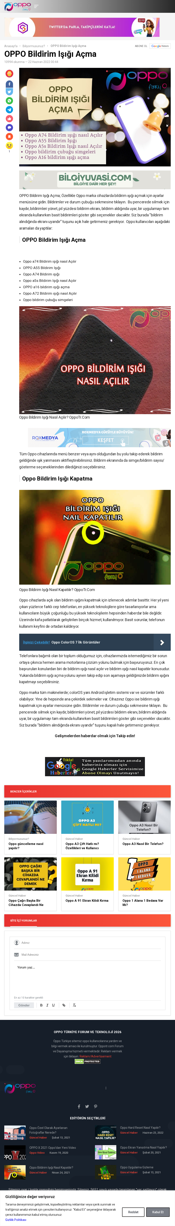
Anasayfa (11, 46)
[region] (87, 1208)
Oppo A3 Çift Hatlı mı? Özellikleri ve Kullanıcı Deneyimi (82, 846)
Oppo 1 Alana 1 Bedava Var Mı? (142, 903)
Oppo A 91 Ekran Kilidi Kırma (87, 901)
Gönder (24, 1005)
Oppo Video (37, 1152)
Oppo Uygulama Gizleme (136, 1167)
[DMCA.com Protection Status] (87, 1061)
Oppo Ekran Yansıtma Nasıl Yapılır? (143, 1147)
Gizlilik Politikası (15, 1220)
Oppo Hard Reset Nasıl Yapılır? (140, 1127)
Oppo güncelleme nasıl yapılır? (26, 846)
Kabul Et (157, 1212)
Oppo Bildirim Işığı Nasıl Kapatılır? (51, 1167)
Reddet (133, 1212)
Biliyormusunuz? (34, 46)
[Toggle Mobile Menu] (35, 6)
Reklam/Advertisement (95, 1056)
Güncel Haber (74, 838)
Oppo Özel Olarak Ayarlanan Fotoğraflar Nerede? (48, 1130)
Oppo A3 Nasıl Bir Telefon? (142, 844)
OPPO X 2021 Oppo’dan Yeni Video (52, 1147)
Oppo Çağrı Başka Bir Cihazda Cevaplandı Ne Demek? (26, 903)
